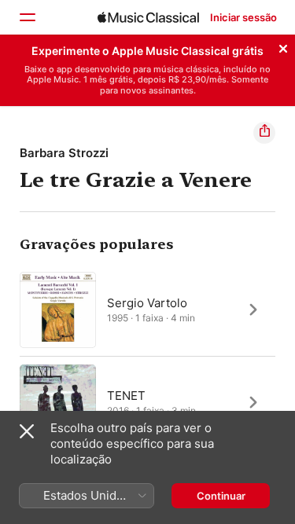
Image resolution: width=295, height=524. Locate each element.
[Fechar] (283, 46)
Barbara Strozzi (64, 152)
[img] (148, 17)
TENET (126, 394)
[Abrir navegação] (26, 17)
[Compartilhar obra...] (264, 133)
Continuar (221, 495)
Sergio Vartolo (147, 302)
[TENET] (147, 402)
